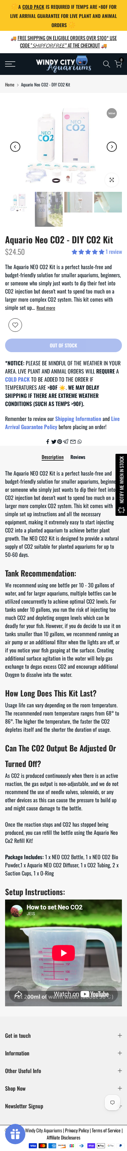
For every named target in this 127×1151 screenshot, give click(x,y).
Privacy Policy (77, 1130)
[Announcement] (63, 15)
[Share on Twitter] (54, 442)
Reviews (77, 457)
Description (53, 457)
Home (9, 84)
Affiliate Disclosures (63, 1137)
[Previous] (15, 147)
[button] (89, 251)
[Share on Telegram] (66, 442)
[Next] (112, 147)
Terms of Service (107, 1130)
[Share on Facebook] (47, 442)
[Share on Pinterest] (59, 442)
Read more (46, 308)
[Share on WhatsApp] (79, 442)
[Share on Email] (73, 442)
